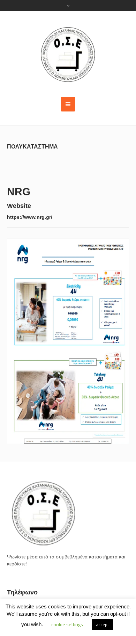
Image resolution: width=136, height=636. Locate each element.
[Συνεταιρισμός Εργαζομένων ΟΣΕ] (68, 54)
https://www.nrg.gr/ (29, 217)
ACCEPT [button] (102, 624)
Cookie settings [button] (67, 624)
